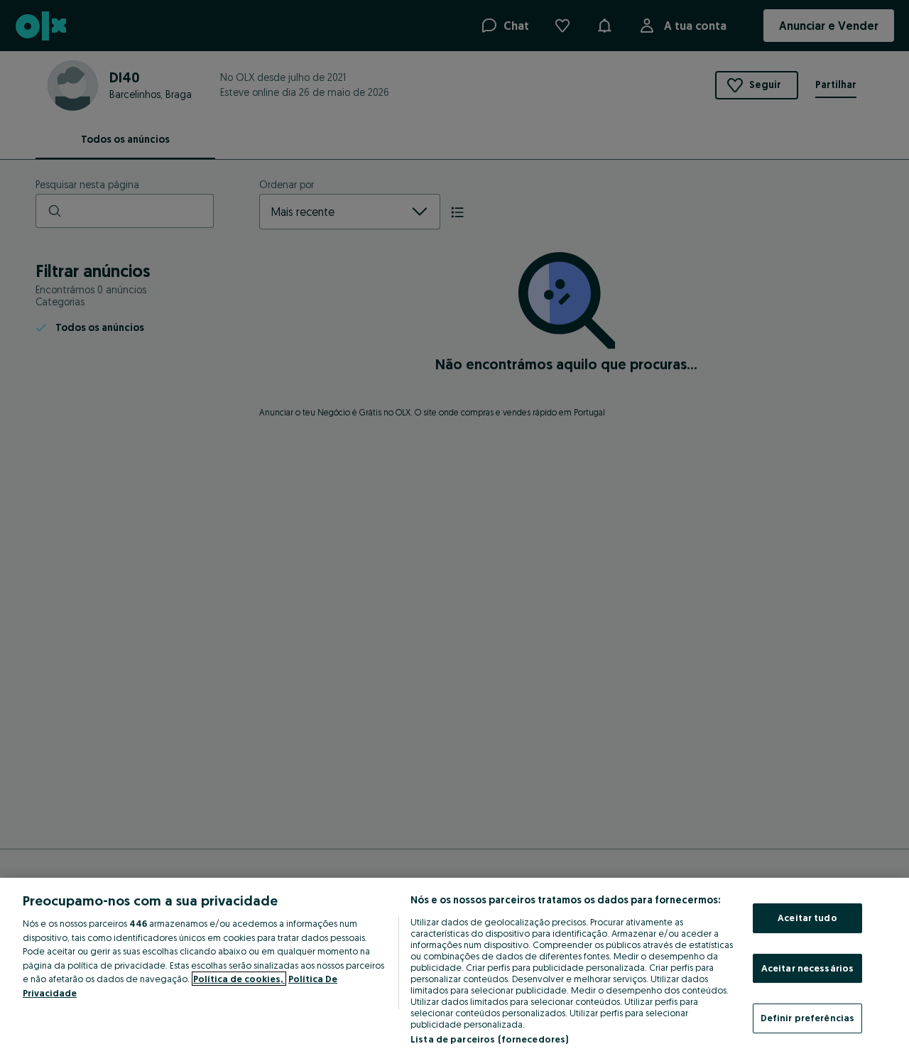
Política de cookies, (239, 978)
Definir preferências (808, 1017)
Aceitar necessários (807, 968)
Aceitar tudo (807, 917)
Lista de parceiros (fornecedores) (489, 1039)
